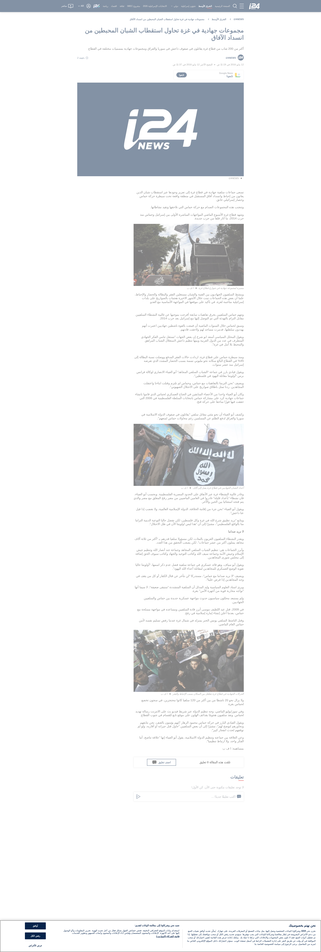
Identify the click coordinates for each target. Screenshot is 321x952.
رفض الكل (35, 936)
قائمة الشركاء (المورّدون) (167, 936)
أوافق (35, 926)
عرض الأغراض (35, 945)
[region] (160, 936)
